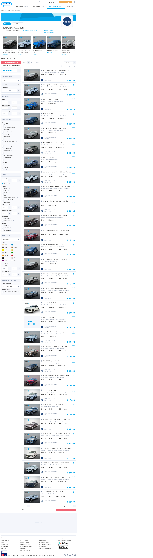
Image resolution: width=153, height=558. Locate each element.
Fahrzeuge (7, 24)
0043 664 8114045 (49, 32)
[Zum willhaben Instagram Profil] (65, 555)
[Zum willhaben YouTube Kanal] (70, 555)
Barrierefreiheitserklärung (26, 546)
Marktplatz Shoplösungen (45, 548)
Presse (2, 542)
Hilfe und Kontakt (24, 540)
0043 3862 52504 (48, 30)
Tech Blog (3, 548)
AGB (18, 555)
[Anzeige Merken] (73, 70)
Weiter (37, 62)
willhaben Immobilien (44, 542)
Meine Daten (23, 548)
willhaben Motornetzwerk (45, 544)
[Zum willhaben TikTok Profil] (67, 555)
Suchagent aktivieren (67, 509)
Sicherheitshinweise (24, 542)
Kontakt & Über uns (18, 24)
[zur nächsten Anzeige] (74, 44)
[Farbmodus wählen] (74, 2)
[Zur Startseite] (6, 4)
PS (4, 183)
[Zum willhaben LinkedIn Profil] (72, 555)
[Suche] (18, 90)
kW (9, 183)
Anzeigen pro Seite (66, 506)
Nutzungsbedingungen (25, 544)
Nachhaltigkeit (4, 544)
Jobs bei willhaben (5, 540)
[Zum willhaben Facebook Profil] (75, 555)
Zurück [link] (24, 62)
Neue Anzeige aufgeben (66, 2)
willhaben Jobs (42, 546)
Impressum (32, 555)
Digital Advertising (43, 540)
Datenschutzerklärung (25, 550)
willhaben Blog (4, 546)
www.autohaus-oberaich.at (32, 30)
